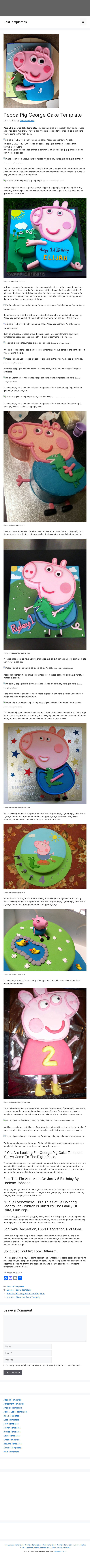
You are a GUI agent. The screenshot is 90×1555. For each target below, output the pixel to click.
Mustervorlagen (63, 1547)
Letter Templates (12, 1436)
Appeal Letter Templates (15, 1412)
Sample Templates (15, 1286)
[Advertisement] (45, 1497)
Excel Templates (11, 1420)
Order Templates (11, 1440)
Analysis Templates (13, 1408)
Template (26, 1290)
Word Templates (11, 1452)
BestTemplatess (15, 22)
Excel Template (80, 1545)
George (10, 1290)
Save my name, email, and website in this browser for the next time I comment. (43, 1365)
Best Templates (49, 1545)
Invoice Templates (12, 1432)
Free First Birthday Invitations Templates (26, 1293)
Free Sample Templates (13, 1545)
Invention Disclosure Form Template (23, 1297)
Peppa (18, 1290)
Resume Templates (13, 1444)
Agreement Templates (14, 1404)
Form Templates (11, 1424)
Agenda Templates (12, 1400)
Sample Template (64, 1545)
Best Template (27, 1547)
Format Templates (12, 1428)
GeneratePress (60, 1551)
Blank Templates (11, 1416)
